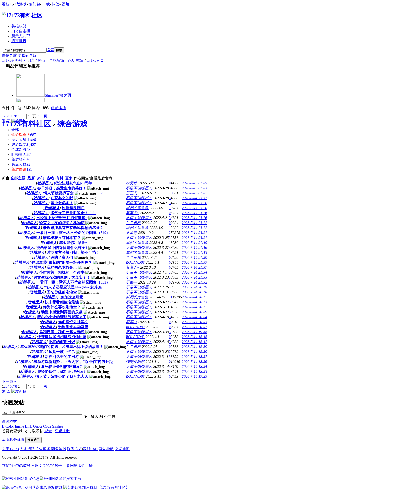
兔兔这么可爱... (73, 297)
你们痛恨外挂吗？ (73, 322)
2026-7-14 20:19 (194, 287)
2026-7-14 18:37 (194, 357)
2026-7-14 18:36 (194, 362)
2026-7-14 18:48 (194, 337)
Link (28, 426)
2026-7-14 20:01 (194, 327)
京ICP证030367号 (16, 466)
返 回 (6, 121)
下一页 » (9, 381)
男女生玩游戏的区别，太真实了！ (62, 277)
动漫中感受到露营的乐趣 (62, 312)
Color (9, 426)
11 (170, 297)
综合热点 (37, 60)
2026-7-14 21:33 (194, 277)
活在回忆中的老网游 (62, 357)
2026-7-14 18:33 (194, 371)
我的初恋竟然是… (62, 267)
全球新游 (56, 60)
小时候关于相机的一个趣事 (62, 272)
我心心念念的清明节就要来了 (61, 317)
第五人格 (20, 164)
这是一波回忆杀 (62, 352)
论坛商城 (75, 60)
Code (47, 426)
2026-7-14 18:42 (194, 342)
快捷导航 (9, 55)
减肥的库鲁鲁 (137, 208)
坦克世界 (18, 41)
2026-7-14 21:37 (194, 262)
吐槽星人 (21, 155)
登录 (48, 431)
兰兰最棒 (133, 223)
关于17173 (10, 449)
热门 (40, 178)
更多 (69, 178)
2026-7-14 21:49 (194, 243)
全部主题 (18, 178)
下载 (46, 4)
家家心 (131, 322)
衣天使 (131, 183)
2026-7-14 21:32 (194, 282)
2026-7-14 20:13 (194, 302)
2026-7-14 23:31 (194, 198)
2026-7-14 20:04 (194, 317)
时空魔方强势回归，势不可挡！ (73, 252)
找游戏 (21, 4)
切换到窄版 (27, 55)
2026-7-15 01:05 (194, 183)
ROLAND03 (135, 262)
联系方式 (74, 449)
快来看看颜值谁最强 (62, 302)
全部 (15, 130)
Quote (37, 426)
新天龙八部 (20, 36)
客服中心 (90, 449)
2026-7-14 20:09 (194, 312)
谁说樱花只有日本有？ (62, 238)
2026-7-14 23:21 (194, 233)
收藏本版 (58, 108)
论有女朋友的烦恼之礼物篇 (62, 223)
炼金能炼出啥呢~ (73, 243)
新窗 (5, 178)
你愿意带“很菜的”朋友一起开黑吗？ (62, 262)
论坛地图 (122, 449)
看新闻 (7, 4)
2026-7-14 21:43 (194, 252)
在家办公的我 (62, 198)
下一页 (41, 116)
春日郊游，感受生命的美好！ (61, 188)
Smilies (57, 426)
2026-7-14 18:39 (194, 347)
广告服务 (43, 449)
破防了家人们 (62, 257)
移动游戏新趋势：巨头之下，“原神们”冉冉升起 (73, 362)
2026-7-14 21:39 (194, 257)
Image (19, 426)
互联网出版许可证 (78, 466)
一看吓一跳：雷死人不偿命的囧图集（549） (73, 233)
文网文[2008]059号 (46, 466)
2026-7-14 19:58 (194, 332)
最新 (31, 178)
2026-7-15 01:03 (194, 188)
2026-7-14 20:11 (194, 307)
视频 (65, 4)
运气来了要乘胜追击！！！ (73, 213)
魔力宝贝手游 (23, 140)
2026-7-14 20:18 (194, 292)
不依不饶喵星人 (139, 188)
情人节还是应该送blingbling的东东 (73, 287)
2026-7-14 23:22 (194, 223)
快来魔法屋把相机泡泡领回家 (61, 337)
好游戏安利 (23, 145)
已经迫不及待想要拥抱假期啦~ (61, 218)
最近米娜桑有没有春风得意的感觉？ (73, 228)
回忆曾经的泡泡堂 (62, 292)
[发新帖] (18, 121)
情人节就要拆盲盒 (58, 193)
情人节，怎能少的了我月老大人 (61, 376)
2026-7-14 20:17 (194, 297)
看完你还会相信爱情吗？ (62, 367)
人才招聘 (27, 449)
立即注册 (62, 431)
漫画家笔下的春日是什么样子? (61, 248)
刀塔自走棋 (20, 31)
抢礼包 (34, 4)
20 (171, 193)
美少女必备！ (62, 203)
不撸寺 (131, 233)
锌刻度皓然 (135, 362)
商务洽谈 (58, 449)
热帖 (50, 178)
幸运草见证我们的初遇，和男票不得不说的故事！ (61, 347)
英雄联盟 (18, 26)
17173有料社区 (14, 60)
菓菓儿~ (132, 193)
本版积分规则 (13, 440)
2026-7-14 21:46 (194, 248)
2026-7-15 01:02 (194, 193)
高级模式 (9, 422)
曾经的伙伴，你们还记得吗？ (61, 371)
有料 (59, 178)
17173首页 (95, 60)
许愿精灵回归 (73, 208)
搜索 (50, 50)
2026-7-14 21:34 (194, 272)
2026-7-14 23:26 (194, 203)
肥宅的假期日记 (62, 342)
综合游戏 (72, 123)
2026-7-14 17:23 (194, 376)
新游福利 (20, 159)
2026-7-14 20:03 (194, 322)
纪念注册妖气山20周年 (73, 183)
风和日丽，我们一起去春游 (62, 332)
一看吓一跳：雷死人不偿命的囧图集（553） (73, 282)
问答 (56, 4)
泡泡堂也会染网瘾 (73, 327)
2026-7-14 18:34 (194, 367)
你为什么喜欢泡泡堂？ (62, 307)
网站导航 (106, 449)
